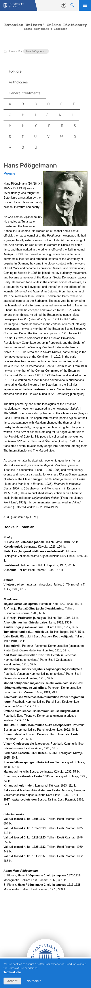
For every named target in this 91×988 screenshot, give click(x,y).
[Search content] (72, 5)
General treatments (24, 93)
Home (11, 51)
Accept (12, 981)
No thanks (34, 981)
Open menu (85, 5)
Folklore (15, 71)
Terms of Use (12, 972)
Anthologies (18, 82)
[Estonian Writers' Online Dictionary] (14, 5)
